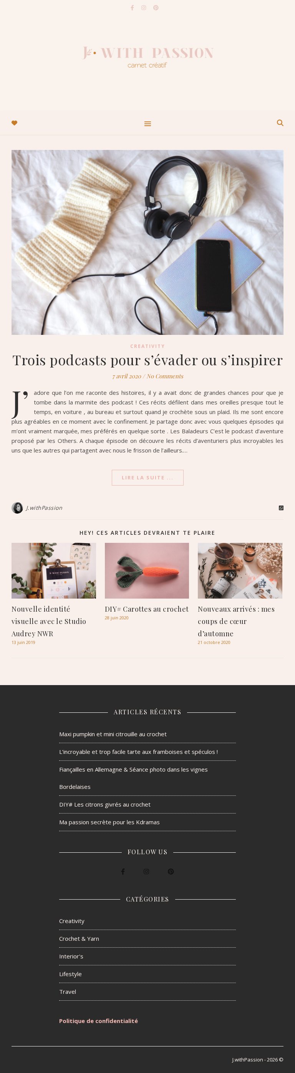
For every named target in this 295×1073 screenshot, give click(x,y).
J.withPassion (44, 507)
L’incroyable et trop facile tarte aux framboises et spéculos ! (138, 751)
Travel (67, 991)
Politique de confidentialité (98, 1021)
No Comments (164, 376)
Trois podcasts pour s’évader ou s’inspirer (147, 359)
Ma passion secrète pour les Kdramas (109, 822)
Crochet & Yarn (79, 938)
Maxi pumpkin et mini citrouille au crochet (113, 734)
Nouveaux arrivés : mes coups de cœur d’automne (236, 621)
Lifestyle (70, 974)
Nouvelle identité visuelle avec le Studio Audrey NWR (49, 621)
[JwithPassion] (147, 55)
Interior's (71, 956)
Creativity (147, 346)
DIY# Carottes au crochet (147, 609)
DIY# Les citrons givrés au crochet (105, 804)
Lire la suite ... (148, 477)
